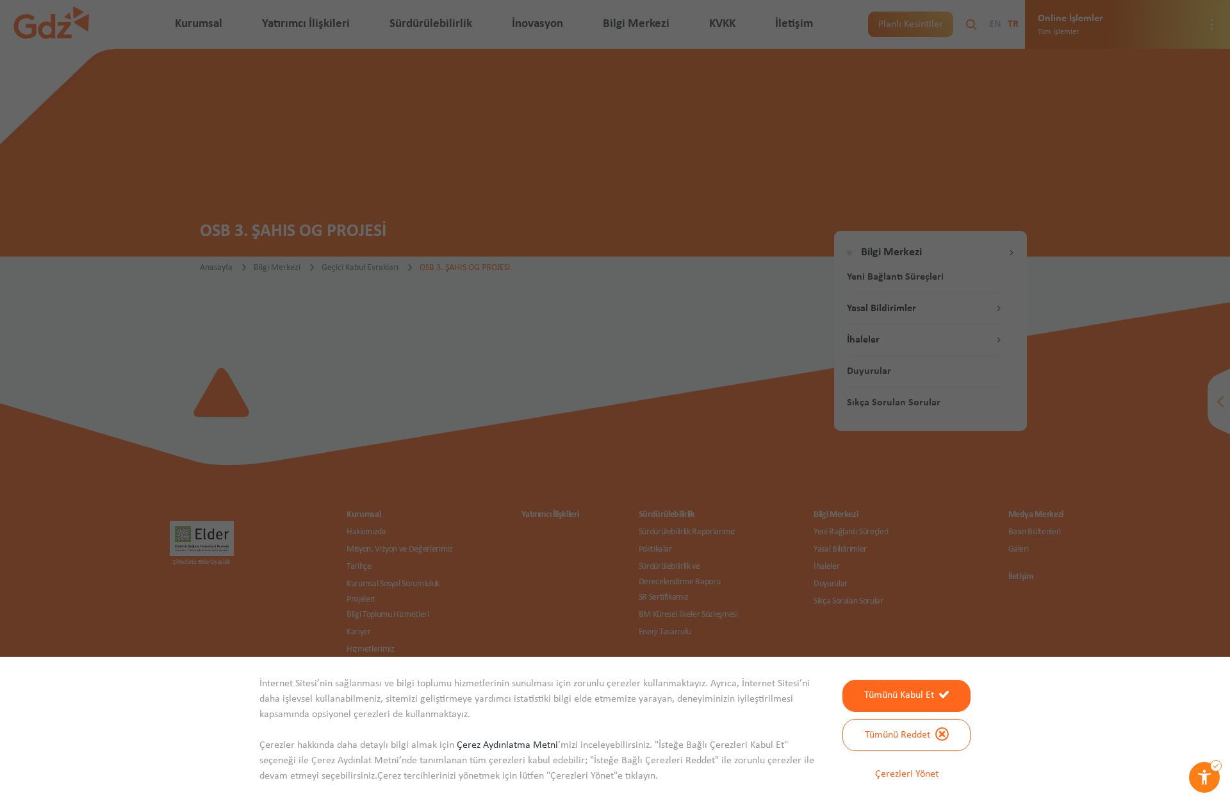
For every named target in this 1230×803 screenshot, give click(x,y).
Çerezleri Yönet (907, 774)
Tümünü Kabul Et (899, 695)
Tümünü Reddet (897, 735)
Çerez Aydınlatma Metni (507, 745)
